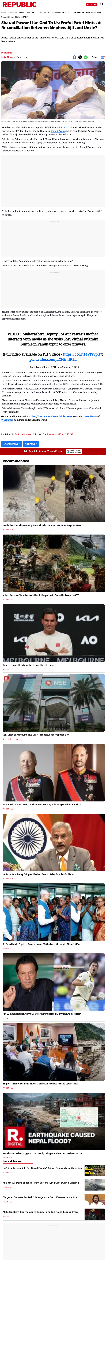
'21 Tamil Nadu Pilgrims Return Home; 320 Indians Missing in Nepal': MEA (41, 944)
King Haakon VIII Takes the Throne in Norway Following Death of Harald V (42, 804)
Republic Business (10, 739)
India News (7, 57)
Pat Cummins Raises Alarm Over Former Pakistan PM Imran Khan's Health (42, 1014)
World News (8, 530)
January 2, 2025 (71, 367)
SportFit (6, 669)
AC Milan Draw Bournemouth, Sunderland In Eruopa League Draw (40, 1212)
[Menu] (100, 4)
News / (4, 12)
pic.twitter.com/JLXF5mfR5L (53, 359)
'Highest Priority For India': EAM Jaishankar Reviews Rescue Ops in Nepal (41, 1083)
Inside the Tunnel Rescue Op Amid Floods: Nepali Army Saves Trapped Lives (42, 525)
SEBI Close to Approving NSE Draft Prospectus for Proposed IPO (36, 734)
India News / (13, 12)
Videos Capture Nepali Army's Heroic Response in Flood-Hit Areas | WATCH (42, 595)
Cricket (5, 1018)
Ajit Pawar (62, 127)
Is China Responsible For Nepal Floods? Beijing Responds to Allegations (43, 1168)
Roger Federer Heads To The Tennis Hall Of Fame (28, 665)
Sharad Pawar (58, 130)
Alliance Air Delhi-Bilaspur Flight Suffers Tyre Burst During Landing (41, 1182)
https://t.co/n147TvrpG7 (82, 354)
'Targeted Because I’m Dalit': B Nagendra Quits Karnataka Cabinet (40, 1197)
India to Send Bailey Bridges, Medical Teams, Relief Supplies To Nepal (38, 874)
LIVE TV (93, 4)
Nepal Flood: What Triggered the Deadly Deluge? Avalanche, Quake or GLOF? (43, 1153)
